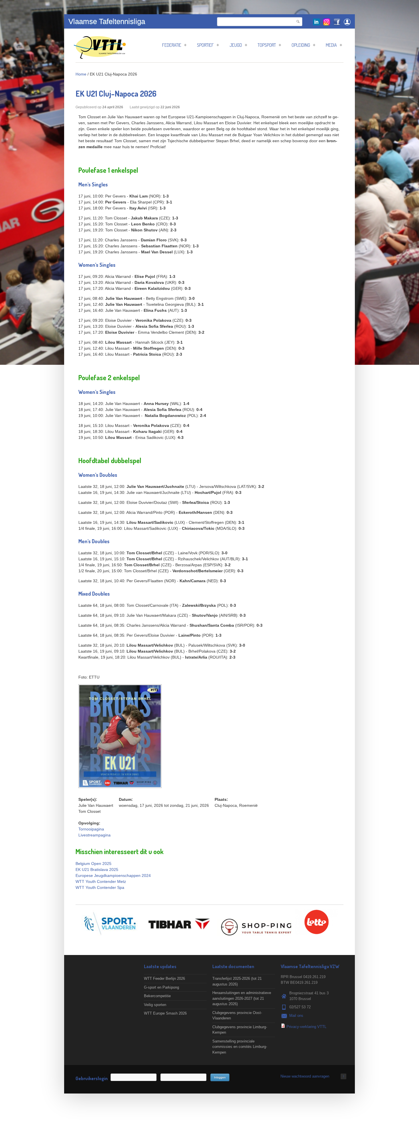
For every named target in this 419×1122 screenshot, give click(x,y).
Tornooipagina (91, 829)
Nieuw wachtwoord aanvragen (304, 1076)
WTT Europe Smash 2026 (165, 1013)
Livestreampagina (94, 835)
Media (331, 45)
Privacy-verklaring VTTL (306, 1027)
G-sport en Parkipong (161, 987)
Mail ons (296, 1015)
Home (81, 74)
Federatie (171, 45)
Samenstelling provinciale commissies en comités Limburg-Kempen (239, 1046)
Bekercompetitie (157, 996)
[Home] (100, 56)
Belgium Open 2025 (93, 863)
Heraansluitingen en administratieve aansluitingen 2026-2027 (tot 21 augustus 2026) (241, 998)
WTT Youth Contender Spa (100, 887)
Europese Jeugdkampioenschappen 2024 (113, 875)
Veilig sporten (155, 1005)
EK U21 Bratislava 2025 (97, 869)
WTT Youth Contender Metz (101, 881)
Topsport (267, 45)
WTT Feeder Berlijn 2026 (164, 978)
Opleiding (301, 45)
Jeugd (235, 45)
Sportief (205, 45)
